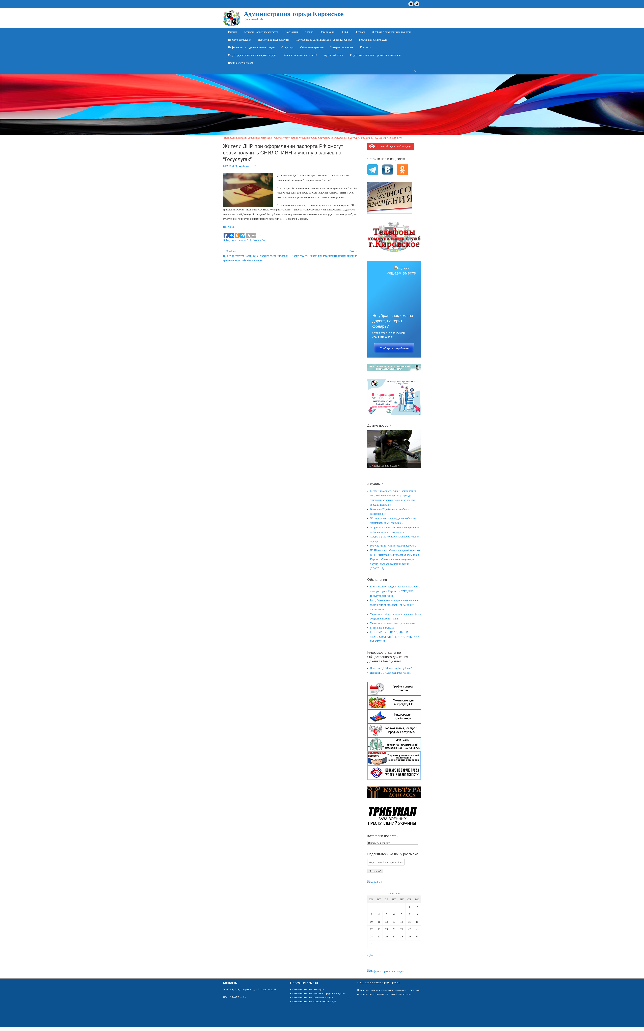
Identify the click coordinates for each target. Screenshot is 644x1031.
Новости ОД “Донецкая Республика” (391, 668)
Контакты (365, 47)
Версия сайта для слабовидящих (394, 146)
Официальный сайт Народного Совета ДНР (314, 1001)
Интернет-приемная (341, 47)
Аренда (309, 32)
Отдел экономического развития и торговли (375, 55)
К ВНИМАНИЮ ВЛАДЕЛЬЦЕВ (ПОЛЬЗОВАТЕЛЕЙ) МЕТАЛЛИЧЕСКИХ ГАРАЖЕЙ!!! (394, 637)
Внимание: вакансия (382, 627)
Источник (228, 226)
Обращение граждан (312, 47)
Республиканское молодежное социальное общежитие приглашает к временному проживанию (394, 605)
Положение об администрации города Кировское (324, 39)
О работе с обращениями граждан (391, 32)
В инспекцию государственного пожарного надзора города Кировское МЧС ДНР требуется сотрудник (395, 591)
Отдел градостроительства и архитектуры (252, 55)
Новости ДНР (244, 240)
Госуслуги (231, 240)
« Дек (370, 955)
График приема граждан (373, 39)
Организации (327, 32)
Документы (291, 32)
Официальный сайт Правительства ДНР (312, 997)
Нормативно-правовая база (273, 39)
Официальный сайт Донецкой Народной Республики (319, 993)
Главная (232, 32)
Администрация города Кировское (294, 13)
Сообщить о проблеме (394, 348)
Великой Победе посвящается (261, 32)
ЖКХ (345, 32)
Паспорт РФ (259, 240)
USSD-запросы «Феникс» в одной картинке (395, 550)
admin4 (245, 166)
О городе (360, 32)
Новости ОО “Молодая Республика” (391, 672)
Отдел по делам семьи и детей (300, 55)
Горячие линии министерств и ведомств (393, 545)
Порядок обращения (239, 39)
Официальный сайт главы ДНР (308, 989)
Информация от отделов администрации (251, 47)
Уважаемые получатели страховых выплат (394, 623)
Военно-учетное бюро (240, 62)
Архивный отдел (333, 55)
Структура (287, 47)
